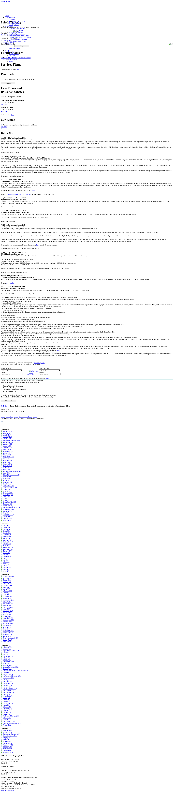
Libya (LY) (6, 594)
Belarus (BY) (7, 458)
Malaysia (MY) (7, 605)
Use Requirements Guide (17, 34)
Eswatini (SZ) (7, 518)
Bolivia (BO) (7, 469)
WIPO (8, 40)
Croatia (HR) (7, 496)
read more (4, 127)
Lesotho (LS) (7, 593)
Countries (12, 19)
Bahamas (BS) (7, 453)
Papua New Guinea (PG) (11, 651)
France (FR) (6, 529)
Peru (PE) (6, 654)
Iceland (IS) (6, 553)
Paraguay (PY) (7, 652)
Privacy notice (32, 417)
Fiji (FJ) (5, 525)
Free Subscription (14, 48)
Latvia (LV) (6, 589)
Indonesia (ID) (7, 556)
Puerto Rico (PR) (8, 661)
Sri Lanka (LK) (7, 696)
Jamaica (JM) (7, 567)
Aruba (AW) (7, 446)
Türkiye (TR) (7, 719)
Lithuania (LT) (7, 598)
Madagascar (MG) (8, 603)
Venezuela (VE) (8, 745)
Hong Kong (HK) (8, 549)
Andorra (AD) (7, 437)
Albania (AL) (7, 433)
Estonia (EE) (7, 516)
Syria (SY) (6, 705)
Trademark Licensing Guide (18, 41)
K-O (8, 35)
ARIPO (12, 42)
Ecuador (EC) (7, 511)
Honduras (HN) (8, 547)
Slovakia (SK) (7, 685)
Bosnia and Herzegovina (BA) (12, 471)
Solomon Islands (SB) (10, 689)
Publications (9, 26)
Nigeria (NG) (7, 636)
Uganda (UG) (7, 730)
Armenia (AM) (7, 444)
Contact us (9, 417)
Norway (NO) (7, 640)
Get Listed (12, 55)
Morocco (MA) (7, 622)
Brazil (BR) (6, 473)
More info (4, 104)
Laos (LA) (6, 587)
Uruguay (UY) (7, 738)
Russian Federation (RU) (11, 667)
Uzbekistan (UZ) (8, 741)
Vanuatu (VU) (7, 743)
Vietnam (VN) (7, 747)
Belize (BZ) (6, 462)
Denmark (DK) (7, 504)
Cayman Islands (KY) (10, 487)
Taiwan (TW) (7, 707)
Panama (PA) (7, 649)
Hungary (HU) (7, 551)
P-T (12, 35)
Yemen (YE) (7, 750)
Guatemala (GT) (8, 542)
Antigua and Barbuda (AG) (11, 440)
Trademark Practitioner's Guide (19, 36)
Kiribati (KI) (7, 580)
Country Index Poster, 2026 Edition (20, 37)
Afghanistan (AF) (8, 431)
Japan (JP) (6, 569)
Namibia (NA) (7, 627)
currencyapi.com (39, 363)
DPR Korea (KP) (8, 509)
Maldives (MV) (7, 607)
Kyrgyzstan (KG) (8, 585)
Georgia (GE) (7, 533)
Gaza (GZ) (6, 531)
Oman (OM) (7, 641)
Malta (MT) (6, 609)
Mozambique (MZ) (9, 623)
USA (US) (6, 739)
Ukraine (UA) (7, 732)
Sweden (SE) (7, 701)
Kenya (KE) (6, 578)
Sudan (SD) (6, 698)
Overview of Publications (17, 28)
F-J (5, 35)
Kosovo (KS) (7, 582)
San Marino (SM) (8, 674)
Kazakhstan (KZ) (8, 576)
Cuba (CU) (6, 498)
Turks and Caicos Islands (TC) (12, 723)
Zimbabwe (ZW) (8, 752)
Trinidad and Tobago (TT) (11, 716)
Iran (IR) (5, 558)
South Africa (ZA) (8, 690)
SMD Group (5, 406)
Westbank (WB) (8, 748)
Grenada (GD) (7, 540)
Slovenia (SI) (7, 687)
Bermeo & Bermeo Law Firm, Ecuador (18, 194)
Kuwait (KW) (7, 583)
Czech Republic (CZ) (9, 502)
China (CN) (6, 491)
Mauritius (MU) (8, 611)
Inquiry (11, 61)
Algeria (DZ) (7, 435)
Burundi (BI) (7, 480)
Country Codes (14, 25)
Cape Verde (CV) (8, 486)
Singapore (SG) (8, 683)
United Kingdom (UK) (10, 736)
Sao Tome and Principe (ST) (12, 676)
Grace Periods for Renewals (18, 39)
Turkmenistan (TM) (9, 721)
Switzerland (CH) (8, 703)
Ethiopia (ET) (7, 520)
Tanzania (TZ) (7, 710)
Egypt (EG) (6, 513)
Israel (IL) (6, 564)
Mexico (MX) (7, 612)
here (17, 69)
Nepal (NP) (6, 629)
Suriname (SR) (7, 699)
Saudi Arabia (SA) (8, 678)
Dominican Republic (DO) (11, 507)
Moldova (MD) (7, 614)
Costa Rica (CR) (8, 495)
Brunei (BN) (7, 477)
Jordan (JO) (6, 571)
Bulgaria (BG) (7, 478)
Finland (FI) (6, 527)
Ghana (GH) (7, 536)
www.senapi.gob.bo (7, 790)
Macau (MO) (7, 602)
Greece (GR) (7, 538)
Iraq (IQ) (5, 560)
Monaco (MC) (7, 616)
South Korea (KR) (8, 692)
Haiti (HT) (6, 545)
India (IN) (6, 554)
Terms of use (23, 417)
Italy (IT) (5, 565)
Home (7, 16)
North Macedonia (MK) (10, 638)
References (8, 50)
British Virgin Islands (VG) (11, 475)
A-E (2, 35)
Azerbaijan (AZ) (8, 451)
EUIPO (3, 40)
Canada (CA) (7, 484)
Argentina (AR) (8, 442)
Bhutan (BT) (7, 467)
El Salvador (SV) (8, 515)
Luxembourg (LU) (8, 600)
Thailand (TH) (7, 712)
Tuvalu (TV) (7, 725)
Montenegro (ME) (8, 620)
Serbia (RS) (6, 680)
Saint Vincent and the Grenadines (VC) (15, 670)
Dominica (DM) (8, 506)
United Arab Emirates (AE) (11, 734)
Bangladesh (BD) (8, 457)
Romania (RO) (7, 665)
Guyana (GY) (7, 544)
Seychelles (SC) (8, 681)
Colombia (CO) (8, 493)
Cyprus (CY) (7, 500)
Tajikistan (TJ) (7, 709)
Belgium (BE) (7, 460)
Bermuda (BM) (7, 466)
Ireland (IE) (6, 562)
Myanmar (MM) (8, 625)
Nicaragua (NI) (7, 634)
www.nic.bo (10, 283)
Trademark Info (10, 17)
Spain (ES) (6, 694)
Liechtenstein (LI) (8, 596)
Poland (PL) (6, 658)
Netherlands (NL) (8, 631)
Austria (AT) (7, 449)
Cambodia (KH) (8, 482)
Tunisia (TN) (7, 718)
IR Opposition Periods (16, 32)
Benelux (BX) (7, 464)
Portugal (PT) (7, 660)
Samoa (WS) (7, 672)
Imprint (16, 417)
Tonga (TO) (6, 714)
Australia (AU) (7, 448)
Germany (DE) (7, 535)
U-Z (15, 35)
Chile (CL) (6, 489)
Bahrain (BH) (7, 455)
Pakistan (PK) (7, 647)
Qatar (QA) (6, 663)
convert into (30, 375)
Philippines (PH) (8, 656)
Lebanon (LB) (7, 591)
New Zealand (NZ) (9, 632)
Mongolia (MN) (8, 618)
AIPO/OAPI (5, 42)
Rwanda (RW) (7, 669)
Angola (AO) (7, 438)
